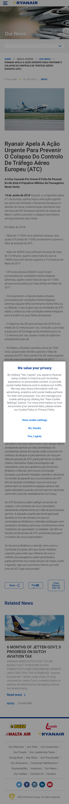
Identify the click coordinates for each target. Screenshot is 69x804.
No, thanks (34, 428)
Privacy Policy (46, 409)
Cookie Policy (26, 409)
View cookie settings (34, 420)
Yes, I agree (34, 436)
